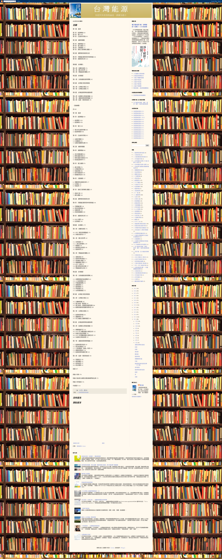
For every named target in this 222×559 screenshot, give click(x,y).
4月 (136, 340)
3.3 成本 (135, 197)
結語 (136, 372)
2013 (135, 317)
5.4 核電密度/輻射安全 (139, 233)
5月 (136, 338)
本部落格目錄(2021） (139, 119)
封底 (136, 347)
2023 (135, 293)
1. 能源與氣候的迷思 (138, 153)
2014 (135, 314)
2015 (135, 312)
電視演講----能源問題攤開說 (140, 88)
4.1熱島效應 (136, 213)
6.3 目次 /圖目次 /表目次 (139, 257)
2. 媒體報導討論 (137, 170)
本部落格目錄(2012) (138, 138)
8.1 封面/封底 (136, 271)
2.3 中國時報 (136, 176)
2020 (135, 300)
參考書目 (137, 367)
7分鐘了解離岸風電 (138, 77)
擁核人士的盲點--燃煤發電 (89, 517)
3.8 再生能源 (136, 207)
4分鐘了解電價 (137, 86)
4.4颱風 (135, 219)
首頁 (103, 443)
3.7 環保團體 (136, 205)
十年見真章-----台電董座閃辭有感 (90, 526)
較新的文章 (76, 443)
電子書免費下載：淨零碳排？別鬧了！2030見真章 (139, 26)
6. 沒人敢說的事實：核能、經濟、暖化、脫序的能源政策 (141, 247)
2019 (135, 302)
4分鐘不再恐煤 (137, 82)
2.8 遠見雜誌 (136, 186)
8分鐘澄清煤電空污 (138, 75)
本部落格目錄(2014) (138, 134)
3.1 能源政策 (136, 190)
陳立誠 (142, 385)
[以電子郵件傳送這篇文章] (80, 390)
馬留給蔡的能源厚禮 (87, 482)
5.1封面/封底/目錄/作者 (139, 225)
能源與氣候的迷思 (140, 370)
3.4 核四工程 (136, 199)
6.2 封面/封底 (136, 255)
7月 (136, 333)
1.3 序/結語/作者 (137, 159)
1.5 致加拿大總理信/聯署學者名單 (141, 167)
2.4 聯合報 (136, 178)
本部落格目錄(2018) (138, 125)
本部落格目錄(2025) (138, 111)
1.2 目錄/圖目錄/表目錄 (82, 392)
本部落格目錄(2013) (138, 136)
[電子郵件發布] (77, 390)
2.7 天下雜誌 (136, 182)
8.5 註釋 (135, 279)
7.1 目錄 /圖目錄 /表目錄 (139, 263)
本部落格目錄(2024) (138, 113)
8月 (136, 331)
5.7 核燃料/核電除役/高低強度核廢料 (140, 241)
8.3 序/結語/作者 (137, 275)
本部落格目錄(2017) (138, 128)
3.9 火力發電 (136, 209)
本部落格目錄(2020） (139, 121)
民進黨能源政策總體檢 (139, 95)
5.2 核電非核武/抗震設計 (140, 228)
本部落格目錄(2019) (138, 123)
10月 (136, 326)
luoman (112, 548)
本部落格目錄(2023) (138, 115)
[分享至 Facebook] (85, 390)
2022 (135, 295)
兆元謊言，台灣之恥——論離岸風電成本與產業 (94, 500)
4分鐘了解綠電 (137, 84)
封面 (136, 349)
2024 (135, 291)
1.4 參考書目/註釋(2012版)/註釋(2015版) (141, 161)
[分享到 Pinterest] (86, 390)
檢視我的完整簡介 (137, 396)
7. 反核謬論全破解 (138, 261)
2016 (135, 310)
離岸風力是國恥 (86, 473)
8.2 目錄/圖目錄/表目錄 (139, 273)
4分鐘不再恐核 (137, 80)
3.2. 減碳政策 (136, 195)
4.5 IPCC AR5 (137, 221)
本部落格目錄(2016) (138, 130)
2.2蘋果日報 (136, 174)
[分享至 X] (83, 390)
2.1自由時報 (136, 172)
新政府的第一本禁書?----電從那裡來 (91, 456)
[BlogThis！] (81, 390)
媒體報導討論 (138, 359)
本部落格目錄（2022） (139, 117)
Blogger (123, 548)
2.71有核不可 (136, 184)
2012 (135, 319)
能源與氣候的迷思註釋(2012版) (141, 364)
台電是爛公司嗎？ (86, 534)
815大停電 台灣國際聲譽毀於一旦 (90, 491)
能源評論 (137, 356)
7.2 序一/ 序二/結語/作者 (139, 265)
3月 (136, 342)
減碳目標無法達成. (140, 344)
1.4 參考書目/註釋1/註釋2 (140, 164)
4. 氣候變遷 (136, 211)
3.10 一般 (135, 193)
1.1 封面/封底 (136, 155)
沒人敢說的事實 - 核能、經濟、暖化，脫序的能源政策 (140, 103)
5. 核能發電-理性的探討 (139, 223)
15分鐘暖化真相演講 (138, 73)
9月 (136, 328)
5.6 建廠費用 (136, 239)
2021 (135, 298)
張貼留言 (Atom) (81, 446)
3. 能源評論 (136, 188)
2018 (135, 305)
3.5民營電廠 (136, 201)
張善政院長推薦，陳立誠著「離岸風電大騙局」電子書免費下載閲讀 (100, 465)
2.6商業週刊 (136, 180)
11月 (136, 323)
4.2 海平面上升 (137, 215)
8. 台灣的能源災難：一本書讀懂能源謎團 (140, 268)
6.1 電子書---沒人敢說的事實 (141, 251)
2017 (135, 307)
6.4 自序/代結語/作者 (138, 259)
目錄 (136, 377)
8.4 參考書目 (136, 277)
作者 (136, 361)
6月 (136, 335)
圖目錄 (136, 354)
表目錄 (136, 351)
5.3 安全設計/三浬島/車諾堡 (140, 230)
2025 (135, 288)
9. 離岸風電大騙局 (138, 281)
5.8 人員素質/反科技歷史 (140, 244)
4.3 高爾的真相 (137, 217)
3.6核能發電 (136, 203)
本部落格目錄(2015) (138, 132)
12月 (136, 321)
